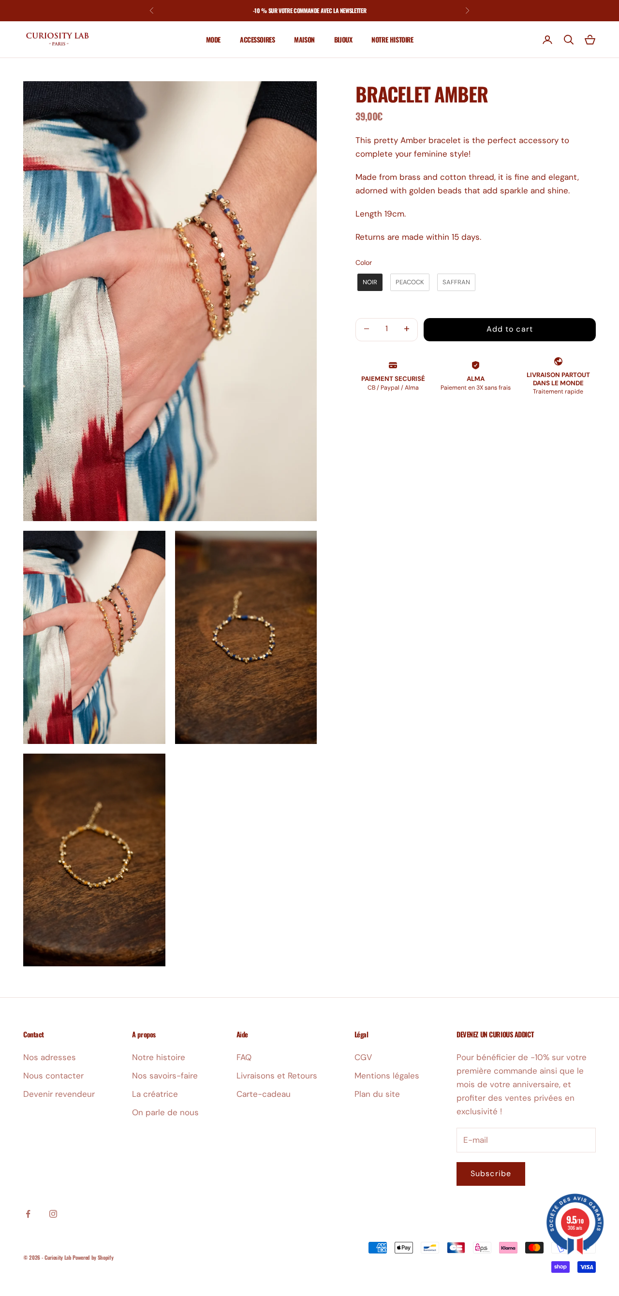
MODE (213, 39)
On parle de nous (165, 1112)
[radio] (369, 282)
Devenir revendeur (59, 1094)
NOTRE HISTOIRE (392, 39)
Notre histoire (158, 1057)
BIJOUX (343, 39)
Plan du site (377, 1094)
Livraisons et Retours (276, 1075)
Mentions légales (386, 1075)
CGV (363, 1057)
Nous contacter (53, 1075)
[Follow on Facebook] (28, 1214)
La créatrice (155, 1094)
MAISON (304, 39)
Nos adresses (49, 1057)
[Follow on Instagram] (53, 1214)
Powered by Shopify (93, 1257)
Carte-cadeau (263, 1094)
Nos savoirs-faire (165, 1075)
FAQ (243, 1057)
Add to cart (509, 329)
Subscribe (491, 1173)
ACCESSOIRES (257, 39)
